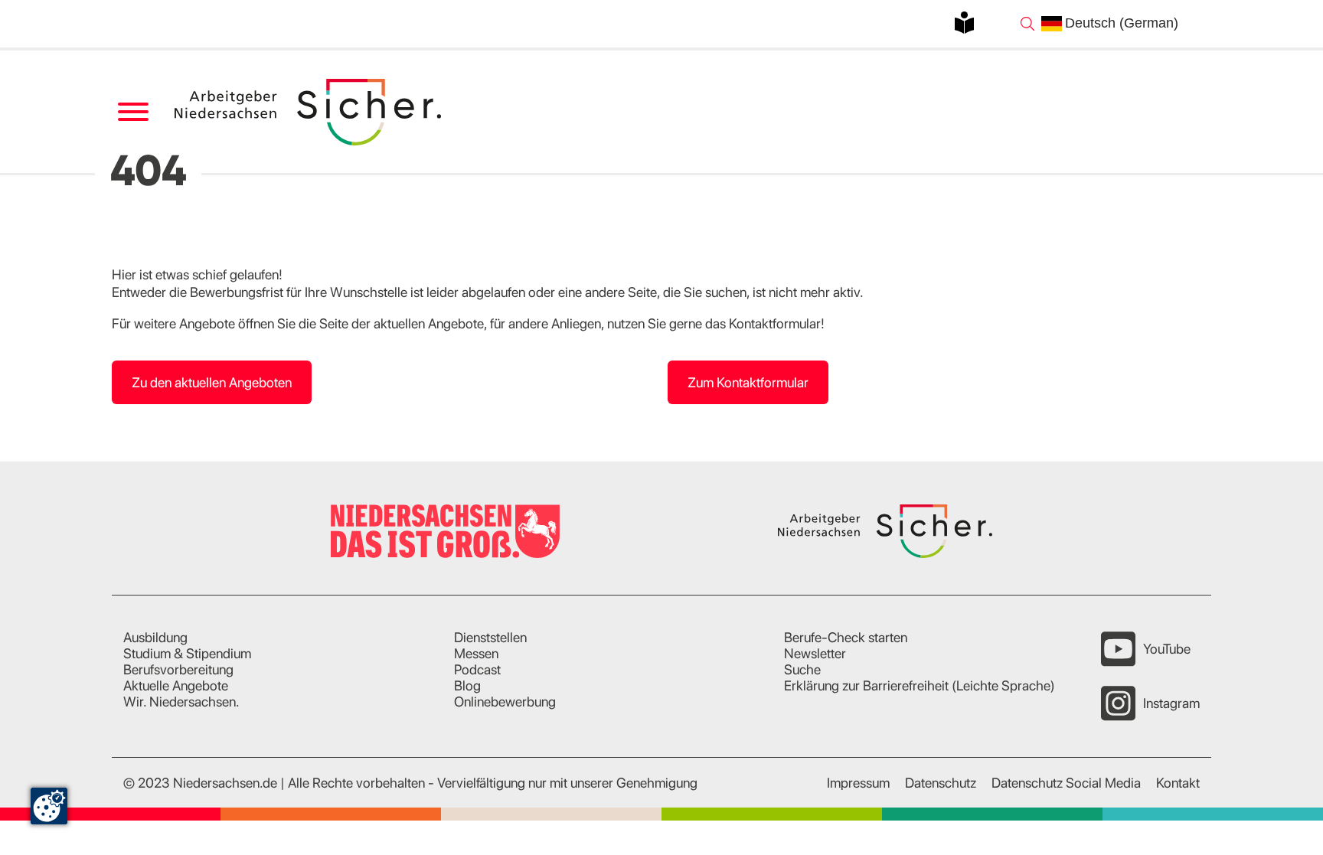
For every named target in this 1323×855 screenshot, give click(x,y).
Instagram (1171, 703)
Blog (467, 685)
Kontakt (1178, 783)
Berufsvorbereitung (178, 669)
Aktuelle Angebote (175, 685)
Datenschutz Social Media (1066, 783)
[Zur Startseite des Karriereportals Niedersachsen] (309, 112)
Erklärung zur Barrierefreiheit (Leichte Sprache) (919, 685)
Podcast (477, 669)
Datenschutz (940, 783)
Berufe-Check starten (845, 637)
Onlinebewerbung (505, 701)
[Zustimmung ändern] (49, 806)
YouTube (1167, 649)
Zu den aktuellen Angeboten (212, 382)
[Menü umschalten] (133, 112)
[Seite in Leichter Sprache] (964, 22)
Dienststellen (490, 637)
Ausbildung (155, 637)
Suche (802, 669)
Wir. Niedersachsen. (181, 701)
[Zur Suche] (1027, 23)
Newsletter (815, 653)
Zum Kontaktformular (748, 382)
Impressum (858, 783)
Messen (476, 653)
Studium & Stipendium (187, 653)
